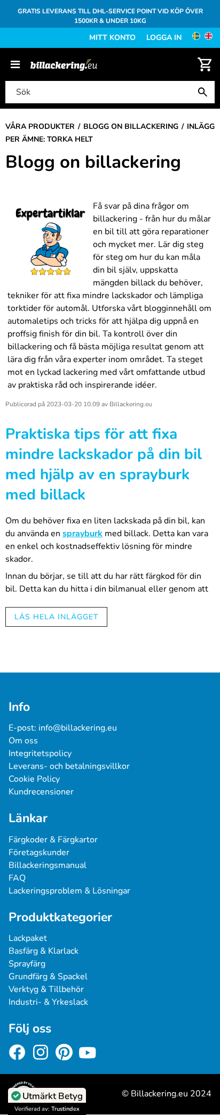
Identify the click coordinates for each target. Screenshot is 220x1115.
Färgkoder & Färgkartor (53, 840)
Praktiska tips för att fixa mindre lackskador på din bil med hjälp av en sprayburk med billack (103, 464)
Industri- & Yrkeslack (48, 1002)
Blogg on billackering (93, 162)
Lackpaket (28, 938)
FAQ (17, 878)
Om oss (23, 741)
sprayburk (82, 533)
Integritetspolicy (40, 753)
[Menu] (15, 64)
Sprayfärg (27, 964)
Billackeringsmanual (48, 865)
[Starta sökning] (205, 92)
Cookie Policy (34, 779)
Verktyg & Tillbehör (46, 989)
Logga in (164, 37)
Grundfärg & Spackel (48, 976)
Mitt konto (112, 37)
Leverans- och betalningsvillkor (69, 766)
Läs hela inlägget (56, 617)
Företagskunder (39, 852)
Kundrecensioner (41, 792)
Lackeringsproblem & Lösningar (69, 891)
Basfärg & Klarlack (43, 951)
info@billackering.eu (77, 728)
